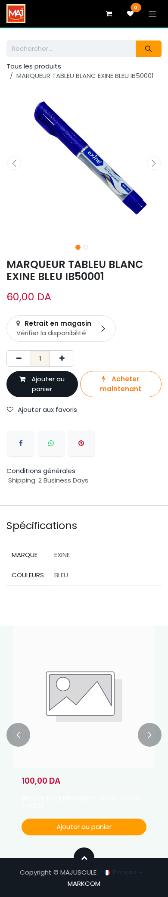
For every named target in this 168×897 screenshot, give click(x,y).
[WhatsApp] (51, 443)
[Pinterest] (81, 443)
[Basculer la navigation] (152, 13)
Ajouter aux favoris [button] (47, 409)
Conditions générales (40, 470)
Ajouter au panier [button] (47, 383)
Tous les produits (33, 66)
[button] (14, 163)
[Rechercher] (149, 48)
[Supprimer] (18, 358)
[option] (84, 735)
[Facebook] (21, 443)
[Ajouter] (62, 358)
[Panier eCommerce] (109, 13)
